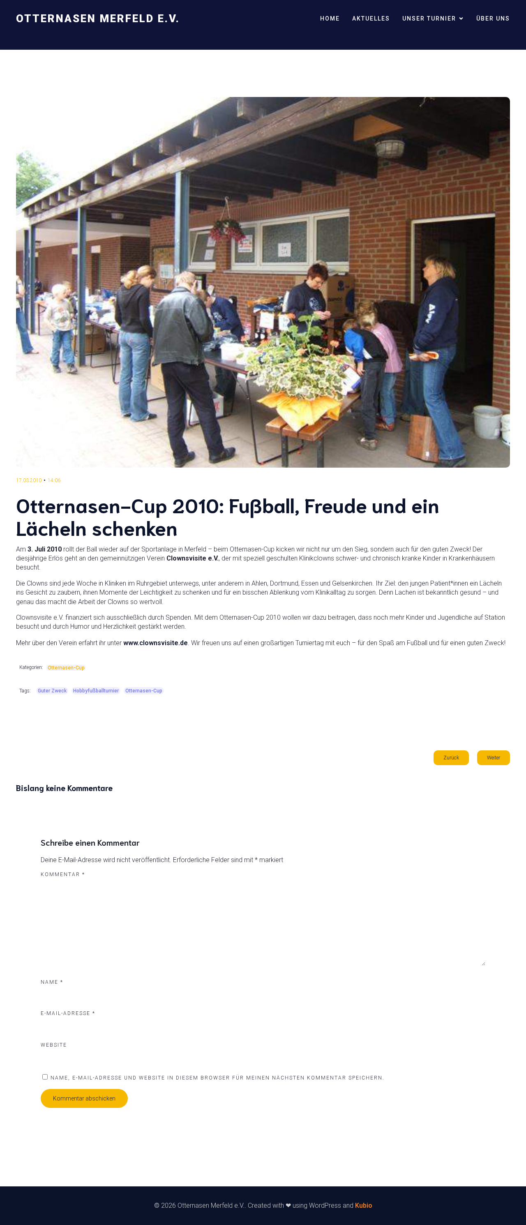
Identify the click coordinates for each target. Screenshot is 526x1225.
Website (54, 1045)
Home (330, 18)
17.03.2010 (29, 480)
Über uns (493, 18)
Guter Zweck (52, 691)
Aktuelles (371, 18)
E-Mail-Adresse (68, 1013)
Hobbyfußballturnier (96, 691)
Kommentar (63, 874)
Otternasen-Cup (66, 668)
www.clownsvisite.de (155, 643)
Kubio (363, 1205)
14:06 (54, 480)
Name (52, 982)
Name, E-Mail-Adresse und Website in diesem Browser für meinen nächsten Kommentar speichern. (218, 1078)
